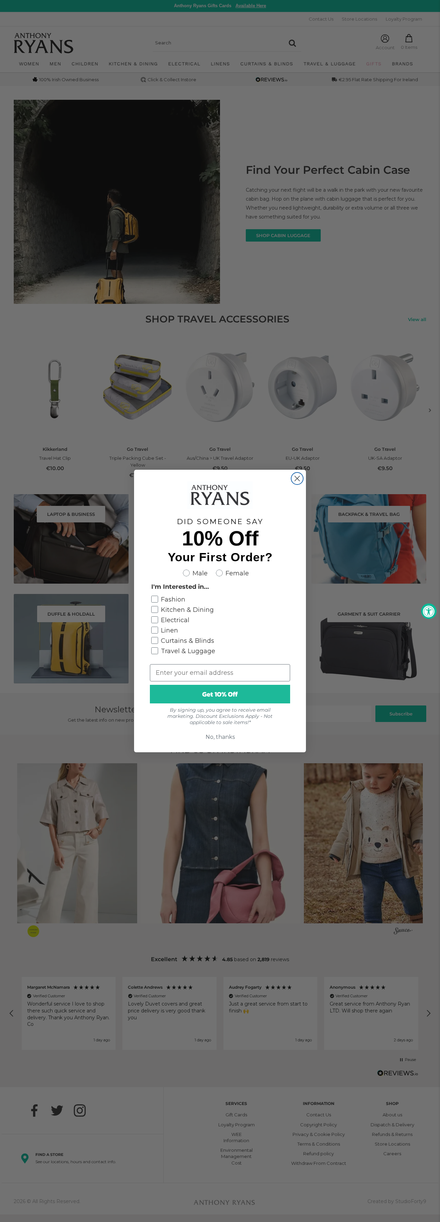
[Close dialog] (297, 478)
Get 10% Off (220, 694)
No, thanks (220, 737)
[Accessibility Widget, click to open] (429, 611)
